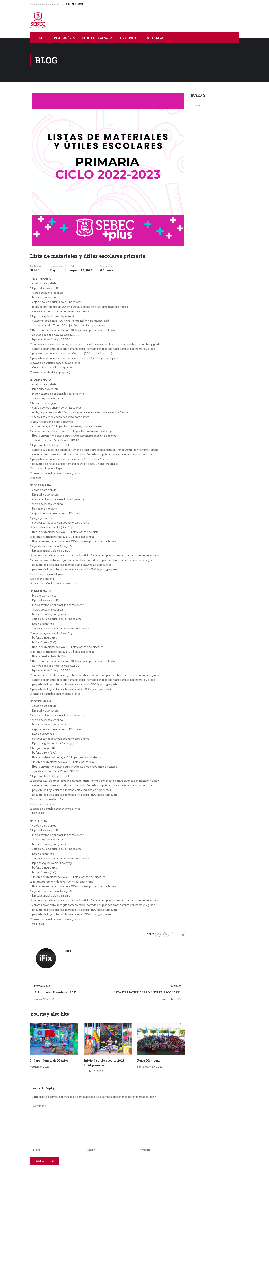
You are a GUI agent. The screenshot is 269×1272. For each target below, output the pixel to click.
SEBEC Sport (127, 38)
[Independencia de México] (54, 1039)
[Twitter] (166, 934)
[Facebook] (158, 934)
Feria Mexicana (148, 1060)
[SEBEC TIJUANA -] (38, 20)
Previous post (43, 986)
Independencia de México (49, 1060)
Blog (52, 270)
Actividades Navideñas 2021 (55, 992)
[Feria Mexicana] (161, 1039)
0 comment (108, 270)
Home (39, 38)
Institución (62, 38)
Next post (175, 986)
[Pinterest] (174, 934)
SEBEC (34, 270)
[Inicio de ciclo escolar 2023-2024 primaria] (108, 1039)
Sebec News (155, 38)
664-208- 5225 (74, 3)
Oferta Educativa (95, 38)
